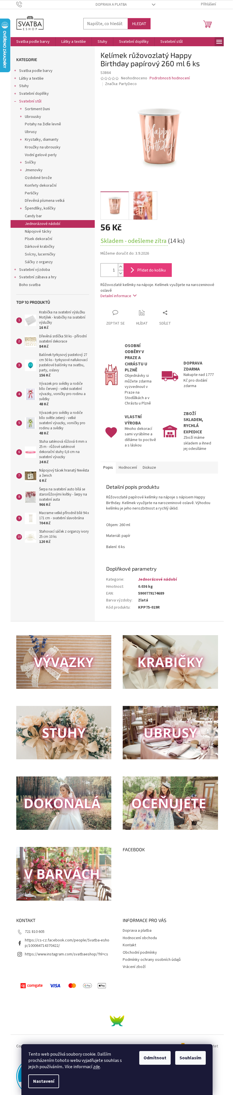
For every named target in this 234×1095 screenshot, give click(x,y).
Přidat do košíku (151, 269)
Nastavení (43, 1081)
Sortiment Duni (37, 109)
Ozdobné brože (38, 178)
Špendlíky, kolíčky (40, 208)
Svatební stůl (30, 101)
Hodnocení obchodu (140, 938)
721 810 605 (35, 932)
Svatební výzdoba (34, 270)
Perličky (32, 193)
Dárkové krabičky (40, 246)
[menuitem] (33, 41)
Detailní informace (115, 296)
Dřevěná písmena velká (44, 201)
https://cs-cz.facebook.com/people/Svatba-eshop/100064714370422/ (67, 943)
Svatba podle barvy (36, 71)
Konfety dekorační (41, 185)
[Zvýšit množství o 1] (121, 266)
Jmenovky (34, 170)
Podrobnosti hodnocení (170, 78)
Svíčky (30, 162)
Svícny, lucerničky (40, 254)
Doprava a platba (111, 4)
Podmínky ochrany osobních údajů (152, 960)
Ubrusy (31, 132)
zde (96, 1067)
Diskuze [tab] (149, 467)
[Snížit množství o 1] (121, 273)
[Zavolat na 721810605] (24, 4)
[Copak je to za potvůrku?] (117, 1020)
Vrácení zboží (134, 967)
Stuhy (24, 86)
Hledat (139, 23)
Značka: (121, 84)
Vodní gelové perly (41, 155)
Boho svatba (30, 285)
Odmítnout (155, 1058)
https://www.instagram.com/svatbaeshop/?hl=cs (66, 954)
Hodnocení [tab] (128, 467)
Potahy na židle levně (43, 124)
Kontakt (129, 945)
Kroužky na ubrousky (42, 147)
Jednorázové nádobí (42, 224)
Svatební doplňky (34, 93)
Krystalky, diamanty (41, 139)
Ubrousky (33, 117)
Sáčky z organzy (39, 262)
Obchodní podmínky (140, 952)
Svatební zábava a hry (38, 277)
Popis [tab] (108, 467)
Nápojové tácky (38, 231)
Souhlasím (190, 1058)
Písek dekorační (38, 239)
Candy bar (33, 216)
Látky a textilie (31, 78)
